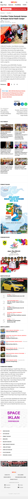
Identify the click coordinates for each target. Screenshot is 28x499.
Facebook (8, 485)
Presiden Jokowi (7, 455)
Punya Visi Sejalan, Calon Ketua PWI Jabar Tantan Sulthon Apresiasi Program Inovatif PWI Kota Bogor (13, 374)
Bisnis (7, 330)
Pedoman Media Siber (20, 477)
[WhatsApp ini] (25, 104)
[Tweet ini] (18, 104)
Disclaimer (20, 474)
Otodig (9, 294)
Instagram (8, 487)
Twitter (21, 485)
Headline (15, 312)
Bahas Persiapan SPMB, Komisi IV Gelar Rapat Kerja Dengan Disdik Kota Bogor (14, 394)
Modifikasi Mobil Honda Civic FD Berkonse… (15, 308)
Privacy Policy (13, 479)
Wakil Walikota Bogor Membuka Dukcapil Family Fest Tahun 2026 (20, 167)
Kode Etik (7, 474)
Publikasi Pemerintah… (12, 338)
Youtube (21, 487)
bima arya (5, 439)
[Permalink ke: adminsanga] (2, 21)
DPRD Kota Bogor (7, 449)
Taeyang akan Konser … (12, 349)
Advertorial (8, 335)
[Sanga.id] (14, 2)
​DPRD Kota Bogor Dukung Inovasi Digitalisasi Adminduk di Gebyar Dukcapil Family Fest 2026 (21, 152)
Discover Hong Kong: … (12, 361)
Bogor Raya (9, 312)
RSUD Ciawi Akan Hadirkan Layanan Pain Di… (16, 315)
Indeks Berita (7, 477)
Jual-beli (16, 348)
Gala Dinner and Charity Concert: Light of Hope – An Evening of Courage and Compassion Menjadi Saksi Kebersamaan (7, 169)
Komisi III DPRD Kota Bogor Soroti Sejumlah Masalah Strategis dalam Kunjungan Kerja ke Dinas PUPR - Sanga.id (13, 385)
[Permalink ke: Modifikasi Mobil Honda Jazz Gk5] (14, 285)
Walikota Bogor (7, 441)
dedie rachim (6, 431)
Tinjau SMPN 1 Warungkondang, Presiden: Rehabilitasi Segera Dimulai (6, 112)
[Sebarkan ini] (15, 104)
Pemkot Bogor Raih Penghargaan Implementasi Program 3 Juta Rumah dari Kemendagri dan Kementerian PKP (21, 135)
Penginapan (12, 300)
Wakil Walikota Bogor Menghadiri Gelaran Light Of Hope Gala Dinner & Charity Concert (7, 152)
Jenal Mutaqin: (7, 447)
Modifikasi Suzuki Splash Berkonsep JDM (13, 321)
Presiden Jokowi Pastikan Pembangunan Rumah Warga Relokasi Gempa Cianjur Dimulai (21, 112)
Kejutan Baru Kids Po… (12, 344)
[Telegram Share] (22, 104)
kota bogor (6, 433)
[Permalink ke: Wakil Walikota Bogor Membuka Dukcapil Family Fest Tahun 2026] (21, 161)
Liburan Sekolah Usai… (12, 331)
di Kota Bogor (6, 452)
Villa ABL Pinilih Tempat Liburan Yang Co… (15, 302)
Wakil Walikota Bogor (9, 444)
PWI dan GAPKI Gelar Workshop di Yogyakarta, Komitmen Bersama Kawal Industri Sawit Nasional (7, 134)
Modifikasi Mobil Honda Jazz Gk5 (15, 296)
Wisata (17, 300)
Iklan (8, 300)
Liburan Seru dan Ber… (12, 356)
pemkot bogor (7, 436)
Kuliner (15, 360)
